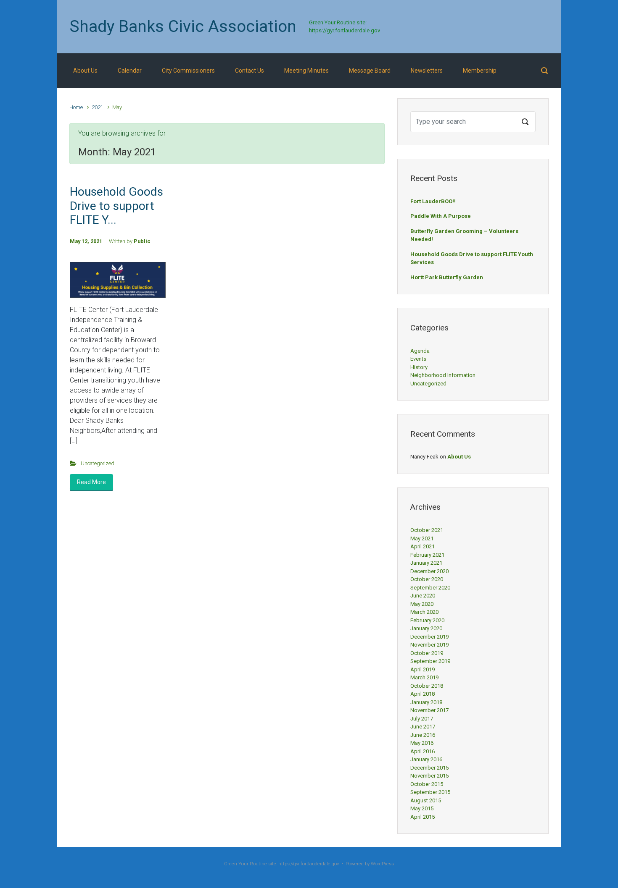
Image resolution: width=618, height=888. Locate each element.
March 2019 (424, 677)
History (419, 367)
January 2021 (426, 563)
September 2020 (430, 587)
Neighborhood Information (442, 375)
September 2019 (430, 661)
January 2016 (426, 759)
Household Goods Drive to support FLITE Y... (116, 206)
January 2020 (426, 628)
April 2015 (422, 817)
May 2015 (421, 808)
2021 (97, 107)
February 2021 (427, 555)
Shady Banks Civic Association (182, 26)
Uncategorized (97, 463)
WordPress (382, 864)
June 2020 (422, 595)
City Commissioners (188, 70)
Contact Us (249, 70)
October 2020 (426, 579)
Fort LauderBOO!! (433, 201)
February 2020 (427, 620)
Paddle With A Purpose (440, 216)
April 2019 (422, 669)
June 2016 (422, 735)
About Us (85, 70)
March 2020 (424, 612)
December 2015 (429, 768)
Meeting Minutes (306, 70)
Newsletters (427, 70)
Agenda (420, 351)
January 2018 (426, 702)
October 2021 (426, 530)
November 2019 (429, 645)
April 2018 (422, 694)
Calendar (130, 70)
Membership (480, 70)
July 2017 (421, 718)
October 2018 (426, 686)
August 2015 (425, 800)
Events (418, 359)
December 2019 (429, 637)
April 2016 (422, 751)
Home (76, 107)
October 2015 (426, 784)
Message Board (370, 70)
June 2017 (422, 726)
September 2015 (430, 792)
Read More (91, 482)
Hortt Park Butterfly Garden (446, 277)
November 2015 (429, 776)
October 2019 (426, 653)
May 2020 (421, 604)
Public (142, 241)
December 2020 (429, 571)
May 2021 (421, 538)
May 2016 (421, 743)
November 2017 (429, 710)
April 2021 (422, 546)
